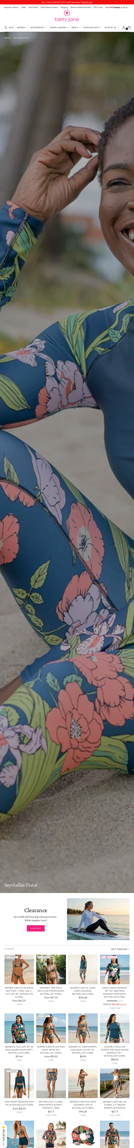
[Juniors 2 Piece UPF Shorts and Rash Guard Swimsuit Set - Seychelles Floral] (115, 1028)
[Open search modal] (6, 27)
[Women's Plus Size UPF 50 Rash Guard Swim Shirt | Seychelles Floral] (19, 1028)
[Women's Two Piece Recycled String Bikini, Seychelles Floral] (51, 969)
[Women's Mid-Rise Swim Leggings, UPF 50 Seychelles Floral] (83, 1083)
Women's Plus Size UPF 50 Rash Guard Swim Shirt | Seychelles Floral (19, 1050)
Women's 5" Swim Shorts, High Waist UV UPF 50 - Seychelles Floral (83, 1050)
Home (7, 37)
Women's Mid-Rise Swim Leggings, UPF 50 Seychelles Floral (83, 1104)
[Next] (118, 27)
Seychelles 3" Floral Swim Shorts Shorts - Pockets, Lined (51, 1104)
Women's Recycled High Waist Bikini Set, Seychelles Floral (51, 1050)
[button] (3, 1136)
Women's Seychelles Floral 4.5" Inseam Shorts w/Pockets (115, 1104)
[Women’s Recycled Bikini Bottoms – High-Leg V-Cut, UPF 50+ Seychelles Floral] (19, 969)
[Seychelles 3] (51, 1083)
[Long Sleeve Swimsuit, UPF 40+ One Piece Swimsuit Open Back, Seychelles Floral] (115, 969)
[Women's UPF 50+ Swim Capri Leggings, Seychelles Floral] (83, 969)
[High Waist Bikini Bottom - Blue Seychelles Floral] (19, 1083)
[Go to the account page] (122, 27)
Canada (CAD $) (121, 7)
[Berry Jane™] (67, 16)
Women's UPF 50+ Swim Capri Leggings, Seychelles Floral (82, 991)
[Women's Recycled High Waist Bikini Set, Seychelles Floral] (51, 1028)
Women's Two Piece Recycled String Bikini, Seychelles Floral (51, 991)
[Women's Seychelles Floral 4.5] (115, 1083)
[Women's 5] (83, 1028)
